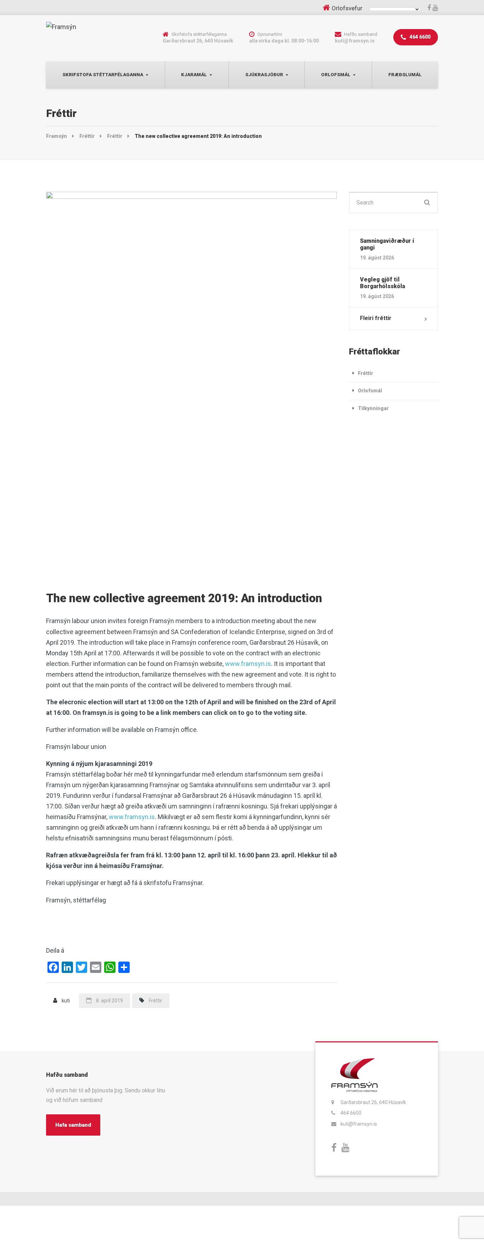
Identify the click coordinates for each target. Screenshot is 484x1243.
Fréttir (155, 1000)
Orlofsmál (335, 74)
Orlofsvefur (347, 8)
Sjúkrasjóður (264, 74)
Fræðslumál (405, 74)
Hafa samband (73, 1125)
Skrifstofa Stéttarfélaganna (102, 74)
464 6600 (419, 37)
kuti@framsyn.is (359, 1124)
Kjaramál (194, 74)
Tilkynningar (373, 408)
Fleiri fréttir (376, 318)
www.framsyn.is (248, 663)
